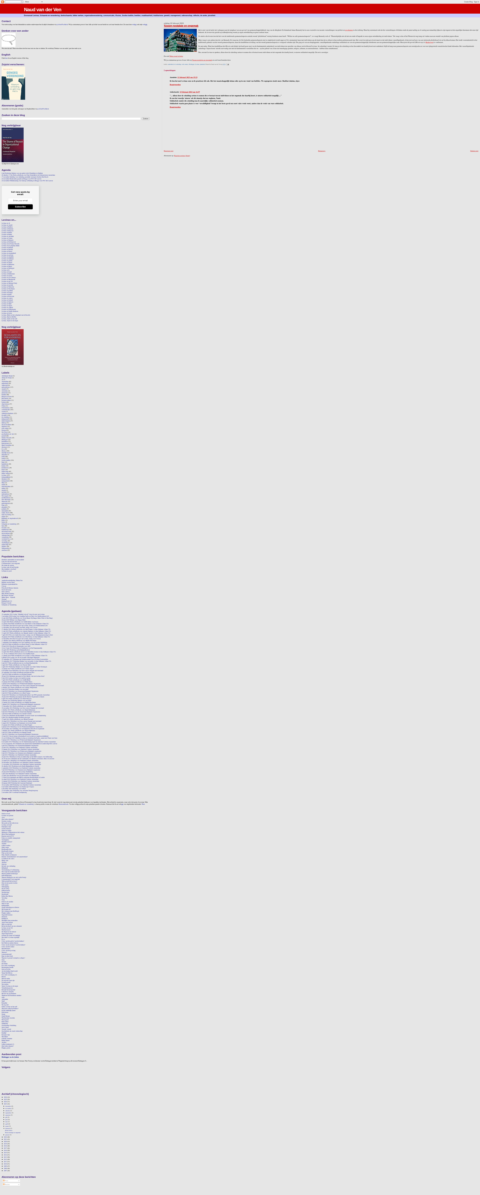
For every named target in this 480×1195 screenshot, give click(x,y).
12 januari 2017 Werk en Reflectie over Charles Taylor (18, 669)
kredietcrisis (5, 468)
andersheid (171, 64)
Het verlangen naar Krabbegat (10, 911)
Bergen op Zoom (7, 396)
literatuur (4, 479)
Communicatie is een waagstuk (11, 563)
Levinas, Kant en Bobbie (9, 317)
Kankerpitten (5, 905)
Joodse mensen (6, 828)
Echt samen (5, 885)
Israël (3, 458)
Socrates (4, 528)
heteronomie (5, 443)
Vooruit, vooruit (6, 1029)
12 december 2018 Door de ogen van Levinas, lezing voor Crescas (21, 639)
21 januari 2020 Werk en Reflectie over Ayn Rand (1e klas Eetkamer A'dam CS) (25, 624)
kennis (4, 466)
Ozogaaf (4, 599)
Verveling (4, 898)
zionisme (4, 550)
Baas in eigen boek (7, 956)
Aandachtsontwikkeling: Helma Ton (12, 580)
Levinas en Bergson (7, 231)
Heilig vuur (5, 860)
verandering (5, 537)
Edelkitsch (5, 918)
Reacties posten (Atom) (182, 155)
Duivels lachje (6, 978)
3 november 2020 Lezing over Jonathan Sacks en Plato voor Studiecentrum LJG (25, 616)
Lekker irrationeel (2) (8, 1044)
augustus (8, 1115)
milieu (3, 488)
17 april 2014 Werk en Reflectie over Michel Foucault (17, 719)
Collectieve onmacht (8, 992)
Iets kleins (5, 963)
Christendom (5, 408)
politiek (4, 509)
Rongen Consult (6, 603)
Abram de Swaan (7, 378)
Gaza (3, 960)
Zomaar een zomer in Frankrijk (11, 935)
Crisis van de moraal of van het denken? (13, 945)
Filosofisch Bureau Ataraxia (10, 588)
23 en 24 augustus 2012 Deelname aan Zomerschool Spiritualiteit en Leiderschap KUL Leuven (29, 744)
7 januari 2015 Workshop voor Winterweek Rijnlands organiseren (21, 704)
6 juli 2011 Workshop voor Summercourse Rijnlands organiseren (21, 753)
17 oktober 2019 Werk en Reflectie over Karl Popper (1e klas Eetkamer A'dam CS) (26, 629)
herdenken (5, 441)
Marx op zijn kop (7, 924)
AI (2, 380)
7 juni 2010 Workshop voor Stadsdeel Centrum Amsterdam (19, 774)
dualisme (4, 426)
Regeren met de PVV (8, 836)
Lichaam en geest (7, 571)
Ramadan (4, 1003)
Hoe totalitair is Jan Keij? (9, 569)
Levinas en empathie (8, 257)
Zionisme (4, 917)
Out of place (5, 1027)
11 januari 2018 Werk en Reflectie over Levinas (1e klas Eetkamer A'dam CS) (24, 655)
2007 (5, 1171)
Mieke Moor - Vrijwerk (8, 597)
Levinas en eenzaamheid (9, 253)
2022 (5, 1137)
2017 (5, 1148)
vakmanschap (6, 535)
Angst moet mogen (7, 922)
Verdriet (4, 843)
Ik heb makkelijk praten (9, 1010)
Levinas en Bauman (7, 229)
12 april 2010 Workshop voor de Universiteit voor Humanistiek (20, 775)
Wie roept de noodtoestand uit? (11, 872)
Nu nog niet (5, 1005)
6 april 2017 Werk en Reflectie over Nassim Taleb (16, 665)
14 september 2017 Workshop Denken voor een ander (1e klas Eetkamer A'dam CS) (26, 661)
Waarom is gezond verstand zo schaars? (13, 958)
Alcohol (4, 1042)
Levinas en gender (7, 261)
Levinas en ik (6, 270)
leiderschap (5, 471)
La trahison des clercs (8, 858)
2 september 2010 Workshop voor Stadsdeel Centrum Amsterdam (21, 768)
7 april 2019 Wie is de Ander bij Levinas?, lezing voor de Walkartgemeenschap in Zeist (27, 635)
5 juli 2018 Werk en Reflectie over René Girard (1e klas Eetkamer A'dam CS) (24, 644)
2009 (5, 1166)
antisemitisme (6, 387)
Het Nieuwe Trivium (7, 595)
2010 (5, 1164)
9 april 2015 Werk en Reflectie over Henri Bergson (17, 699)
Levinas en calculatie (8, 236)
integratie (4, 454)
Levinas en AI (6, 223)
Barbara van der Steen (8, 582)
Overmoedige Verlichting (9, 1025)
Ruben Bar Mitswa (7, 896)
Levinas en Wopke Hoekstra (10, 311)
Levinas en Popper (7, 292)
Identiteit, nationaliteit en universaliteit (13, 560)
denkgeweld (5, 419)
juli (6, 1117)
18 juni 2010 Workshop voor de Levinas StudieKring (17, 772)
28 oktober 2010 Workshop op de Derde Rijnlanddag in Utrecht (20, 766)
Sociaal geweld (6, 982)
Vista (3, 900)
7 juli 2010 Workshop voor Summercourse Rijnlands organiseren (21, 770)
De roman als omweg (8, 565)
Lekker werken (6, 845)
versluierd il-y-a (6, 539)
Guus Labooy (6, 592)
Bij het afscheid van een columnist (12, 926)
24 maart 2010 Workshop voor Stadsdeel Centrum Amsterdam (20, 779)
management (5, 481)
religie (3, 516)
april (6, 1124)
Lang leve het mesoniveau (9, 561)
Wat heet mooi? (6, 930)
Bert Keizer (5, 398)
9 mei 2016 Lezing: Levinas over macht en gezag (16, 678)
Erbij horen (5, 1012)
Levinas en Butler (7, 234)
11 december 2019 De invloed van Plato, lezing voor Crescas (20, 627)
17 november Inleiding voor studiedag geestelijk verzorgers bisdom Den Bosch (25, 177)
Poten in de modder (7, 902)
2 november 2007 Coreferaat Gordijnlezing (14, 792)
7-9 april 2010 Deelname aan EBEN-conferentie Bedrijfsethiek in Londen (23, 777)
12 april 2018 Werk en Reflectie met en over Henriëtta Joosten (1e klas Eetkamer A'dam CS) (29, 652)
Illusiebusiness (6, 948)
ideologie (4, 447)
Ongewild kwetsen (7, 915)
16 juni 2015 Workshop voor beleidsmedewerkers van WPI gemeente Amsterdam (26, 695)
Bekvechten (5, 1022)
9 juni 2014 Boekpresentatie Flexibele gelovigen (16, 717)
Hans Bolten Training (8, 593)
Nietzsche (4, 501)
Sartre (3, 522)
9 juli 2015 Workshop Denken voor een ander (15, 689)
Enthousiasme (6, 890)
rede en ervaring (6, 514)
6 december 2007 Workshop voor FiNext (14, 789)
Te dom (4, 962)
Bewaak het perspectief (8, 990)
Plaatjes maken (6, 913)
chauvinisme (5, 404)
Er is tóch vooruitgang (8, 965)
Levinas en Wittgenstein (9, 309)
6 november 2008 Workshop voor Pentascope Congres (18, 787)
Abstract (4, 862)
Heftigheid (5, 868)
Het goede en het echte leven (10, 823)
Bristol (4, 977)
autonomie (5, 393)
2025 (5, 1099)
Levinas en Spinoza (7, 302)
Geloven (4, 864)
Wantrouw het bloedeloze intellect (11, 995)
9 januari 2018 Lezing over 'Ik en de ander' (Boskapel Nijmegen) (21, 657)
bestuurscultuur (6, 400)
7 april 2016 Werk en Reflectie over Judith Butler (16, 680)
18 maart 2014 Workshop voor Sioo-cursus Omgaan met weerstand (21, 721)
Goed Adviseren (6, 590)
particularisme (6, 503)
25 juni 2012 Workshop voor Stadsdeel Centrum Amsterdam (19, 747)
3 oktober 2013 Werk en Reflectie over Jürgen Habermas (18, 730)
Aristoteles (5, 391)
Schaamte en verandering (9, 524)
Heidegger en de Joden (10, 1057)
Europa (4, 430)
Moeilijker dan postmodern (10, 920)
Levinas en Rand (7, 294)
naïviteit (4, 492)
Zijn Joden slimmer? (8, 819)
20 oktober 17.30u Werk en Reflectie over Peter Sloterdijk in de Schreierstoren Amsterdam (28, 175)
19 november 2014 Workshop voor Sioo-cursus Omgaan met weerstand (23, 708)
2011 (5, 1162)
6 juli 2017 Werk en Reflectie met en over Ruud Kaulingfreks (20, 663)
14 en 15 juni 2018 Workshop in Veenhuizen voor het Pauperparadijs (22, 648)
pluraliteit (202, 64)
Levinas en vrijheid (7, 307)
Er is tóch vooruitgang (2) (9, 975)
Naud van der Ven (42, 9)
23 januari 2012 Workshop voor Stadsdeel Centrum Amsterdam (20, 749)
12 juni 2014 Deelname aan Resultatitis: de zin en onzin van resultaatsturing (24, 715)
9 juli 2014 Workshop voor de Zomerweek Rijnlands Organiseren (21, 712)
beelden (4, 395)
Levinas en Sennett (7, 300)
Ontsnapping (5, 887)
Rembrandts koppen (8, 851)
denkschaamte (6, 421)
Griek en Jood (6, 813)
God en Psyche (6, 969)
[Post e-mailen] (227, 64)
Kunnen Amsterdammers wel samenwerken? (15, 857)
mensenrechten (6, 486)
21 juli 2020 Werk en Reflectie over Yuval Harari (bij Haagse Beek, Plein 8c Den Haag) (27, 618)
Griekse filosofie (6, 438)
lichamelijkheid (6, 477)
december (8, 1106)
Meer (143, 804)
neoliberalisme (6, 498)
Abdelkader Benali (7, 376)
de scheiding (177, 64)
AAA (3, 817)
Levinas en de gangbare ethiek (10, 246)
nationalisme (5, 494)
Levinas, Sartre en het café (9, 319)
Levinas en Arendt (7, 225)
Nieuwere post (168, 151)
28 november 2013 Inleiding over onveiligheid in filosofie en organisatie (23, 729)
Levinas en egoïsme (7, 255)
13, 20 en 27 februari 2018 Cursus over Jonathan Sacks (18, 654)
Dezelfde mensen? (7, 842)
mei (6, 1122)
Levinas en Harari (7, 266)
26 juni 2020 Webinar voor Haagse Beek (14, 620)
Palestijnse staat (6, 827)
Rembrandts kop (6, 849)
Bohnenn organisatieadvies (10, 584)
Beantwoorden (175, 84)
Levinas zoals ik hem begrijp (10, 567)
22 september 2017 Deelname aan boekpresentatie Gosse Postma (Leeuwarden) (25, 659)
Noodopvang (5, 892)
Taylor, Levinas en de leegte (10, 986)
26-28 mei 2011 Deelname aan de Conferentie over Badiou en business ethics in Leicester (28, 759)
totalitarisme (5, 529)
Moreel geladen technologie (10, 873)
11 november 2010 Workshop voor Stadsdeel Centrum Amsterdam (21, 764)
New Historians (6, 499)
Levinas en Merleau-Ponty (9, 283)
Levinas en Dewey (7, 251)
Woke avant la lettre (176, 56)
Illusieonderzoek (63, 804)
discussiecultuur (6, 424)
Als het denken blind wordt (10, 971)
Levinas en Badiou (7, 227)
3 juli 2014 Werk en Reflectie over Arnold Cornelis (17, 714)
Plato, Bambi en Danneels (9, 855)
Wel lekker (5, 1037)
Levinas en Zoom (7, 313)
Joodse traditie (6, 460)
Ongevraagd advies (7, 933)
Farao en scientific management (11, 838)
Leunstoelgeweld (7, 954)
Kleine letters (8, 1130)
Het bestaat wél (6, 909)
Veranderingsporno (7, 988)
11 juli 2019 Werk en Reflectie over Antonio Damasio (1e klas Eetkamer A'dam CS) (26, 631)
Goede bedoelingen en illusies (10, 907)
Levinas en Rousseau (8, 296)
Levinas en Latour (7, 276)
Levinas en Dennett (7, 247)
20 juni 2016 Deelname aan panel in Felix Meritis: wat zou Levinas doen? (23, 676)
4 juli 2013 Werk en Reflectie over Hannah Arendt (16, 732)
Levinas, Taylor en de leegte (10, 321)
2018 (5, 1146)
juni (6, 1119)
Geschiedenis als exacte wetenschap (12, 1031)
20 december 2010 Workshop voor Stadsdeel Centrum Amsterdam (21, 762)
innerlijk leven (6, 453)
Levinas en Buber (7, 232)
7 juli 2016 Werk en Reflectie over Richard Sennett (17, 674)
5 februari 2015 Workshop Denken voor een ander (16, 700)
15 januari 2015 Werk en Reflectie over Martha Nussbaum (19, 702)
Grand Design (6, 1016)
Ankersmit (5, 385)
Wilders (4, 546)
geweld (4, 436)
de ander (4, 415)
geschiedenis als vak (8, 434)
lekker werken (6, 473)
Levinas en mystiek (7, 285)
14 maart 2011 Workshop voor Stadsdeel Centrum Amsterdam (20, 760)
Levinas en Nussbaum (8, 289)
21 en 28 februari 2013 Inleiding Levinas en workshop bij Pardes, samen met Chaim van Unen (29, 738)
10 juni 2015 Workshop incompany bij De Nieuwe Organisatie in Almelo (23, 697)
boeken (4, 402)
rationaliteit (5, 511)
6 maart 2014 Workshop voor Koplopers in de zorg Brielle (19, 723)
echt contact (185, 64)
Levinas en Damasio (8, 240)
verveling (4, 541)
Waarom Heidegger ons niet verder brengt (14, 877)
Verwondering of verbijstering (10, 870)
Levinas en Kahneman (8, 274)
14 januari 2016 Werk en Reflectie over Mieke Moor (17, 682)
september (8, 1113)
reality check (5, 513)
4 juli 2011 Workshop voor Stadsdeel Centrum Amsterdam (19, 755)
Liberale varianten (7, 1038)
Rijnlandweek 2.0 (7, 601)
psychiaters (349, 30)
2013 (5, 1157)
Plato (3, 505)
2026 (5, 1097)
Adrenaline (5, 999)
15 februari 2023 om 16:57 (190, 92)
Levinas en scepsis (7, 298)
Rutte (3, 520)
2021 (5, 1139)
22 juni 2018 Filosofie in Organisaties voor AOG (16, 646)
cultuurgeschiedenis (7, 413)
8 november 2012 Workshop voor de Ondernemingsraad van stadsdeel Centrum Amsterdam (29, 742)
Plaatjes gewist (6, 1048)
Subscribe (20, 207)
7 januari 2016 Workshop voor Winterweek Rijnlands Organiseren (21, 684)
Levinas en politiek (7, 291)
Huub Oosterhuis (7, 445)
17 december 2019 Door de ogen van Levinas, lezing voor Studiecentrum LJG (25, 625)
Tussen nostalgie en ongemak (181, 25)
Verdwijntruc (5, 840)
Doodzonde (5, 894)
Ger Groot (5, 432)
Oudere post (474, 151)
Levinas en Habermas (8, 264)
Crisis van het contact (8, 947)
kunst (3, 469)
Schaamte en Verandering (9, 605)
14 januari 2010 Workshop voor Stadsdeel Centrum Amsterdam (20, 781)
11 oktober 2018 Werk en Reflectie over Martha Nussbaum (19, 640)
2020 (5, 1141)
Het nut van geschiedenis (9, 993)
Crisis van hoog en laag (9, 950)
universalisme (6, 533)
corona (4, 411)
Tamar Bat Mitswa (7, 973)
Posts (6, 1181)
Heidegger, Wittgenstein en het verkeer (13, 832)
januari (7, 1135)
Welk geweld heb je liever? (9, 881)
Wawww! (4, 952)
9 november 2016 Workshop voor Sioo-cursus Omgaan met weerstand (22, 670)
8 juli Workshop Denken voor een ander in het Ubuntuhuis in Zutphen (22, 173)
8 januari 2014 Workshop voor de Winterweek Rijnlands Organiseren (22, 727)
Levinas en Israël (7, 272)
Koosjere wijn (6, 1035)
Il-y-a (3, 939)
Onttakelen (5, 1023)
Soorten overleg (6, 821)
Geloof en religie (6, 830)
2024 (5, 1102)
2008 (5, 1168)
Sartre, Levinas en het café (9, 1007)
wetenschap (5, 544)
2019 (5, 1144)
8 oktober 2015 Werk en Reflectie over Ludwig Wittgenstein (19, 687)
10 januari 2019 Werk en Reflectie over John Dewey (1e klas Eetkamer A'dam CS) (26, 637)
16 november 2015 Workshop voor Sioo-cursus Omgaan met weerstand (23, 685)
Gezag (3, 1014)
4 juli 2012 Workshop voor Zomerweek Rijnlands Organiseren (20, 745)
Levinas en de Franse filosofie (10, 244)
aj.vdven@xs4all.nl (62, 24)
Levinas (197, 64)
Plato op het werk (7, 853)
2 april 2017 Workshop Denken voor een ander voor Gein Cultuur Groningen (24, 667)
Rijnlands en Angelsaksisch (10, 518)
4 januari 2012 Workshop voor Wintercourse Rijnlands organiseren (21, 751)
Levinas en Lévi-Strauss (9, 277)
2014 (5, 1155)
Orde (3, 997)
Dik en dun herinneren (8, 834)
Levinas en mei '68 (7, 281)
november (8, 1108)
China (3, 406)
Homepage (321, 151)
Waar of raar (5, 903)
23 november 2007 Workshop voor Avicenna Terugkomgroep (20, 790)
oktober (7, 1111)
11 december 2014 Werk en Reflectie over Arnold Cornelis (19, 706)
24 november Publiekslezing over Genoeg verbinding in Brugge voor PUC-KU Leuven (27, 181)
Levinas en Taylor (7, 306)
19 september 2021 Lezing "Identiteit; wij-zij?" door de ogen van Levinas (23, 614)
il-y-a (3, 449)
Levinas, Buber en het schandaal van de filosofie (16, 315)
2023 (5, 1104)
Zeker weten (5, 847)
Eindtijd (4, 1033)
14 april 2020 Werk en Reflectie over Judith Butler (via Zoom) (20, 622)
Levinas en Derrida (7, 249)
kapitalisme (5, 464)
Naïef (3, 1001)
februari (7, 1128)
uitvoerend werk (6, 531)
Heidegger (191, 64)
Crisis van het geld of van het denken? (13, 941)
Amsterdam (5, 381)
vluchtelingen (6, 543)
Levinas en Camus (7, 238)
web (134, 24)
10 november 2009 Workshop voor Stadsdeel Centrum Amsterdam (21, 785)
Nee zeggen (5, 496)
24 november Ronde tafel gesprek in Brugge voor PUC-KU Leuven (21, 179)
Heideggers (429, 42)
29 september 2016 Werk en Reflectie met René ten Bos (18, 672)
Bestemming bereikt (7, 967)
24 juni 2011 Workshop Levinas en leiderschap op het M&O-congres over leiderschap (27, 757)
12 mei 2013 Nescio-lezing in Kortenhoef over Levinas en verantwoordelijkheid (25, 736)
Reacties (7, 1184)
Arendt (4, 389)
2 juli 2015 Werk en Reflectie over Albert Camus (16, 693)
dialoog (4, 423)
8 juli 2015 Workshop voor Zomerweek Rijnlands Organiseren (20, 691)
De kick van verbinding (8, 866)
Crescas (4, 586)
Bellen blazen (6, 1040)
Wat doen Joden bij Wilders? (10, 1008)
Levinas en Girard (7, 262)
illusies (4, 451)
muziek (4, 490)
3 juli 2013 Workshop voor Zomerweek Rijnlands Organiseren (20, 734)
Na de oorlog (5, 888)
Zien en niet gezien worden (9, 883)
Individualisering (7, 875)
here (6, 58)
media (3, 484)
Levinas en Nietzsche (8, 287)
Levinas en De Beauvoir (9, 242)
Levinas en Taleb (7, 304)
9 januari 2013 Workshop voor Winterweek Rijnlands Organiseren (21, 740)
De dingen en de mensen (9, 932)
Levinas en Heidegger (8, 268)
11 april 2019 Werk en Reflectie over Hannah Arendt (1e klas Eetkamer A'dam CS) (26, 633)
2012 (5, 1159)
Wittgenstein (5, 548)
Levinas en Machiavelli (8, 279)
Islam (3, 456)
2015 (5, 1153)
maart (7, 1126)
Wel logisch (5, 1020)
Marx (3, 483)
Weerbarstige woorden (8, 1018)
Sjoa (3, 526)
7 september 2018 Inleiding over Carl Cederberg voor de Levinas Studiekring (24, 642)
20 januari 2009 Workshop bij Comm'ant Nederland (17, 783)
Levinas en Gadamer (8, 259)
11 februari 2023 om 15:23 (187, 77)
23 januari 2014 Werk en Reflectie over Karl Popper (17, 725)
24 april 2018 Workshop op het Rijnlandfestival (16, 650)
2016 (5, 1150)
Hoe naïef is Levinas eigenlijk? (11, 937)
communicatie (6, 409)
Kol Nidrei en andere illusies (10, 943)
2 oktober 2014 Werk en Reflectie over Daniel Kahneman (18, 710)
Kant (3, 462)
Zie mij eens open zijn (8, 980)
